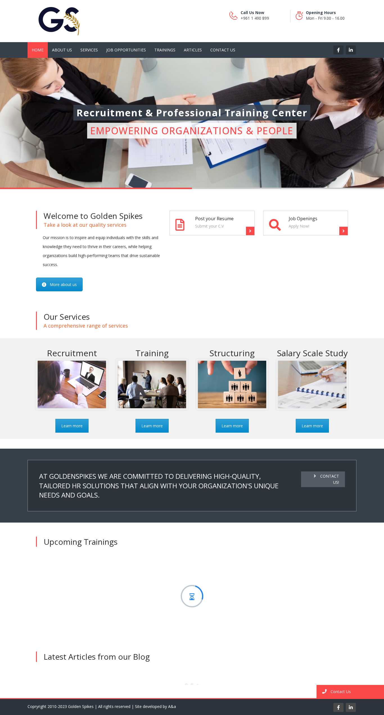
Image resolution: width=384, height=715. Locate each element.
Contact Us (222, 50)
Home (38, 50)
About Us (62, 50)
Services (89, 50)
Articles (193, 50)
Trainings (164, 50)
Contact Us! (329, 479)
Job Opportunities (126, 50)
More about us (63, 284)
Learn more (72, 425)
